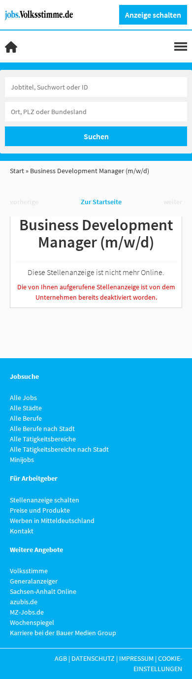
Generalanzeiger (34, 581)
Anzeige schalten (153, 15)
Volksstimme (29, 570)
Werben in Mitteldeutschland (52, 520)
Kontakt (21, 530)
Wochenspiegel (32, 622)
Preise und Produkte (40, 510)
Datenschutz (93, 658)
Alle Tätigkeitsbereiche (43, 438)
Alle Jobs (23, 397)
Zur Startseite (101, 201)
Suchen (96, 136)
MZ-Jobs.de (27, 612)
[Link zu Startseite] (42, 14)
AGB (61, 658)
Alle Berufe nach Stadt (42, 428)
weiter (172, 201)
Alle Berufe (26, 418)
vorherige (24, 201)
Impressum (136, 658)
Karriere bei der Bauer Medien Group (63, 632)
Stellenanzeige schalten (44, 499)
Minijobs (22, 459)
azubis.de (23, 601)
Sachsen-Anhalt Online (43, 591)
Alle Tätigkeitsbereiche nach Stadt (59, 449)
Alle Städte (26, 407)
